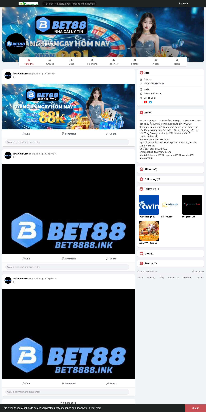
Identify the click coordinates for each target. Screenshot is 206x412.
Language (199, 271)
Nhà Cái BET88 (42, 44)
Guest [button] (183, 3)
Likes (147, 253)
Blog (162, 277)
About (140, 277)
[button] (69, 3)
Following (150, 179)
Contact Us (173, 277)
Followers (150, 189)
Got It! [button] (195, 408)
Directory (151, 277)
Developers (187, 277)
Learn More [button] (95, 408)
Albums (149, 169)
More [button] (199, 277)
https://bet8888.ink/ (154, 83)
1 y (14, 77)
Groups (148, 263)
